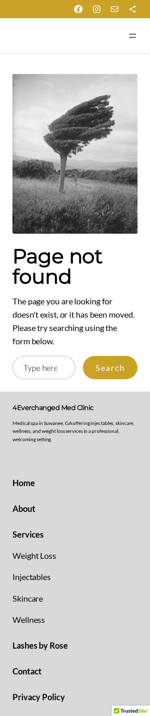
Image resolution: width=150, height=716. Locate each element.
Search (110, 368)
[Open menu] (133, 36)
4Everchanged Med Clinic (53, 408)
